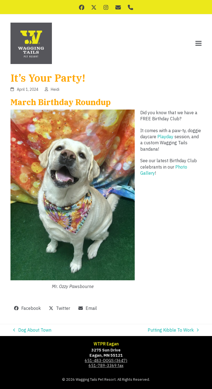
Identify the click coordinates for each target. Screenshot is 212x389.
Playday (165, 136)
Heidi (55, 89)
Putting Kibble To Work (171, 330)
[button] (198, 43)
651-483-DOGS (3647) (106, 360)
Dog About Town (32, 330)
